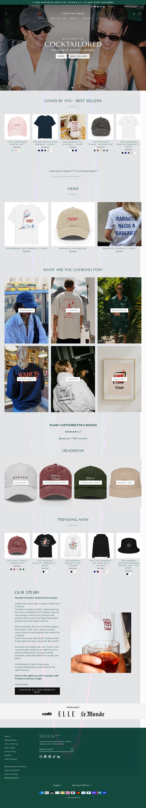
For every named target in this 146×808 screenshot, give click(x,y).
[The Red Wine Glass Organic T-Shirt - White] (51, 150)
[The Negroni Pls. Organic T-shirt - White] (70, 150)
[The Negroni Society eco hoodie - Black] (71, 572)
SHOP (41, 18)
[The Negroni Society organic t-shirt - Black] (44, 572)
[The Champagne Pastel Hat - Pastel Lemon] (19, 150)
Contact (87, 18)
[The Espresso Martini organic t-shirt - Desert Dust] (132, 153)
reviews (82, 438)
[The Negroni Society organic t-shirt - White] (47, 572)
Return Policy (10, 748)
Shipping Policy (11, 740)
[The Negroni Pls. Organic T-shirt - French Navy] (76, 150)
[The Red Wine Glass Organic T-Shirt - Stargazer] (45, 150)
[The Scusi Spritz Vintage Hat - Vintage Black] (11, 569)
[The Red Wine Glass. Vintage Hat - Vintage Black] (95, 150)
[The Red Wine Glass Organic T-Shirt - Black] (39, 150)
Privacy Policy (10, 751)
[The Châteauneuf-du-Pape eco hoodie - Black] (98, 572)
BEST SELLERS (79, 56)
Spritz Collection (11, 774)
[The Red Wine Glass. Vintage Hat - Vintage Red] (98, 150)
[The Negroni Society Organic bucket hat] (127, 574)
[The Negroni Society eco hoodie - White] (74, 572)
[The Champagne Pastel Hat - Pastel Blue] (13, 150)
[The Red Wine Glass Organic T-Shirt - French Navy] (42, 150)
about (74, 18)
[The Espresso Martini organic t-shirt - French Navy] (126, 153)
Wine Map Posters (12, 778)
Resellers (8, 755)
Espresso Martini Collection (15, 766)
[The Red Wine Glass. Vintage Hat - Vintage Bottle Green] (107, 150)
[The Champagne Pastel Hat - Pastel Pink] (16, 150)
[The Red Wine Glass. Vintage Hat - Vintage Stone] (101, 150)
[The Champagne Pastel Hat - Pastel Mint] (22, 150)
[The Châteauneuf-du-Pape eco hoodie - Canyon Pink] (101, 572)
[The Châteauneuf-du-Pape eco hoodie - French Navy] (95, 572)
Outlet (103, 18)
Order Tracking (11, 759)
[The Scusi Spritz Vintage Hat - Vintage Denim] (20, 569)
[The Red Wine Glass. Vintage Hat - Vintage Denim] (104, 150)
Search (7, 736)
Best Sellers (59, 18)
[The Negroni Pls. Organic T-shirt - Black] (73, 150)
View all (73, 106)
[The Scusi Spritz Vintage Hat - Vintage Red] (14, 569)
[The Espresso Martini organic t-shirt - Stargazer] (129, 153)
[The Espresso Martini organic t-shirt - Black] (122, 153)
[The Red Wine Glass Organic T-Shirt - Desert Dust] (48, 150)
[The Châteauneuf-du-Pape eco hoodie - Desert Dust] (104, 572)
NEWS (61, 56)
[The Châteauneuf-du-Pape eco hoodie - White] (107, 572)
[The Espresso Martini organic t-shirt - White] (135, 153)
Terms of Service (11, 744)
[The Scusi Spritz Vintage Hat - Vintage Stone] (17, 569)
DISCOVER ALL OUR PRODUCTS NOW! (37, 691)
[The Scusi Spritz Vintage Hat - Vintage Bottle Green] (23, 569)
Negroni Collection (12, 770)
